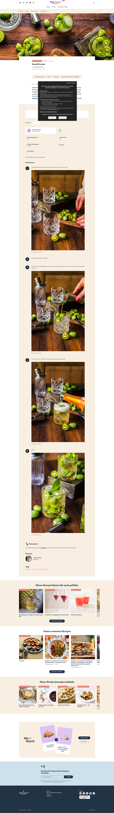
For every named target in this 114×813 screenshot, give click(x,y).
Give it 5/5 (53, 61)
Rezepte (54, 6)
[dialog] (57, 101)
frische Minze (30, 151)
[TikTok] (33, 2)
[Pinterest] (27, 2)
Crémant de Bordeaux (33, 144)
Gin (60, 130)
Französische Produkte (63, 6)
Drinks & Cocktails (34, 11)
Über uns (49, 791)
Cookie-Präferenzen (22, 809)
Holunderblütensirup (32, 137)
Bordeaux (35, 98)
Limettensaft (62, 137)
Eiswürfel (61, 145)
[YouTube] (30, 2)
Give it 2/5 (50, 61)
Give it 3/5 (51, 61)
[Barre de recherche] (94, 2)
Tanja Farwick (36, 67)
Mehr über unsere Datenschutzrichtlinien (48, 111)
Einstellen (52, 117)
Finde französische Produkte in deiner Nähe (36, 157)
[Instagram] (23, 2)
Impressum (29, 809)
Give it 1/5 (48, 61)
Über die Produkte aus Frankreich (54, 792)
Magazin (48, 6)
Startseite (21, 11)
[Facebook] (20, 2)
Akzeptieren (62, 117)
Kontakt (48, 794)
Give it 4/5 (52, 61)
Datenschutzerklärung (56, 782)
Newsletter (49, 795)
